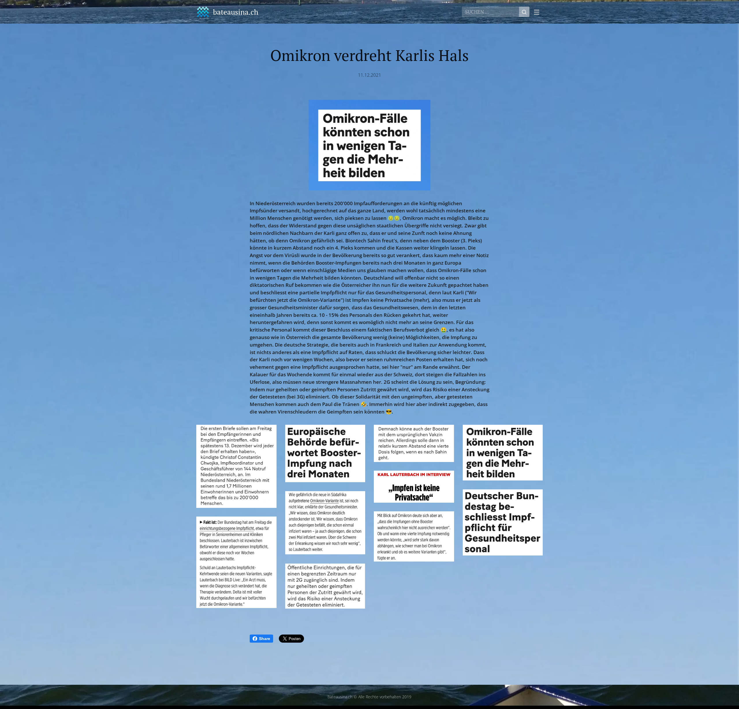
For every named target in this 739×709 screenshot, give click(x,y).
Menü (538, 12)
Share (264, 638)
